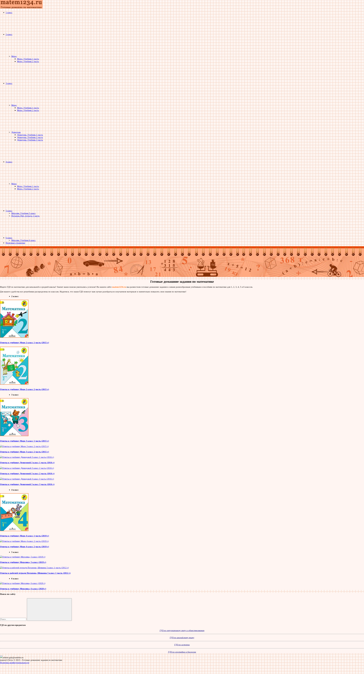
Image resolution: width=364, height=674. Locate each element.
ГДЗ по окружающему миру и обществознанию (182, 630)
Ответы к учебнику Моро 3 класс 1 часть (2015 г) (24, 441)
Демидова (16, 132)
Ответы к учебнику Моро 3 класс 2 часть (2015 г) (24, 451)
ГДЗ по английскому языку (182, 637)
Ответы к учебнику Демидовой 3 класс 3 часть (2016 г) (27, 484)
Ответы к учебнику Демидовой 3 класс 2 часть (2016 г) (27, 473)
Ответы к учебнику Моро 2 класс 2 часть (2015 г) (24, 389)
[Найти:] (13, 619)
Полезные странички (15, 243)
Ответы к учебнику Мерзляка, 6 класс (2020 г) (23, 588)
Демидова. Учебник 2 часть (30, 137)
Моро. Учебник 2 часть (28, 61)
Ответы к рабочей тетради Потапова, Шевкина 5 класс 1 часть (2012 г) (35, 573)
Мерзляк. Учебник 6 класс (23, 240)
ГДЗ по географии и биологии (182, 652)
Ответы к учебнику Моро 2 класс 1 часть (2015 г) (24, 342)
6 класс (9, 237)
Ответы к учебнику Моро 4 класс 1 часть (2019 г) (24, 536)
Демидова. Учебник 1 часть (30, 135)
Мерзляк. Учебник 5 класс (23, 213)
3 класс (9, 83)
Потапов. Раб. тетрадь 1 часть (25, 216)
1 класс (9, 12)
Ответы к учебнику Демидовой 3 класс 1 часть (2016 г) (27, 462)
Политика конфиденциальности (14, 662)
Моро (14, 56)
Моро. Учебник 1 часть (28, 59)
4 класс (9, 162)
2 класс (9, 34)
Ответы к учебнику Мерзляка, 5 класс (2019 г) (23, 562)
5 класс (9, 210)
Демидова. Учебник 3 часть (30, 140)
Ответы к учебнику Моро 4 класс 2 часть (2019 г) (24, 546)
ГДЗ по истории (182, 644)
